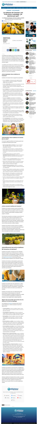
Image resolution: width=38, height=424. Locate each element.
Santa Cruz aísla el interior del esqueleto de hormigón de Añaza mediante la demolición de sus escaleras (32, 54)
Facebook (14, 395)
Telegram (14, 397)
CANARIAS (9, 10)
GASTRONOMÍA (15, 10)
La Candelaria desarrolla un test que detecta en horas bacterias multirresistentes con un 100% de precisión (32, 108)
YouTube (20, 397)
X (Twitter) (7, 397)
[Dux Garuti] (2, 20)
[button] (35, 8)
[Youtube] (25, 419)
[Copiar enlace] (18, 50)
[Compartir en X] (10, 50)
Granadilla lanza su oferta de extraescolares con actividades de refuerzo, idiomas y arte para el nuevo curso (32, 99)
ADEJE (30, 92)
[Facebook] (13, 419)
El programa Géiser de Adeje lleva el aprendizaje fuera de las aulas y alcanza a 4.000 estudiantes (32, 94)
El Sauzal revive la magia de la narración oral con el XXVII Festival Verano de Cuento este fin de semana (32, 103)
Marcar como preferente (18, 40)
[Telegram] (18, 419)
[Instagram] (15, 419)
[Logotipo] (7, 4)
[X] (23, 419)
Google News (7, 395)
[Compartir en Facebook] (8, 50)
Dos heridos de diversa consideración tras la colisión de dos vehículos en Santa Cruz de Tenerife (32, 72)
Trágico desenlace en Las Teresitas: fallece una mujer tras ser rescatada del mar (32, 58)
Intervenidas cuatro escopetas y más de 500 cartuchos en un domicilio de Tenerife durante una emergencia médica (32, 112)
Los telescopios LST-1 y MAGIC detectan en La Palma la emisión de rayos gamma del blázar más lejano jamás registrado (32, 67)
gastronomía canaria (8, 257)
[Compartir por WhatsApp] (13, 50)
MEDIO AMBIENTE (31, 60)
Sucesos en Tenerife (32, 56)
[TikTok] (20, 419)
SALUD (30, 106)
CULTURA (30, 101)
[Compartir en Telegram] (16, 50)
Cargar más (30, 75)
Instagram (20, 395)
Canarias (10, 303)
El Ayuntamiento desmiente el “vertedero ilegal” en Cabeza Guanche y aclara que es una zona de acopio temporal (32, 63)
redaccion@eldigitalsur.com (21, 416)
